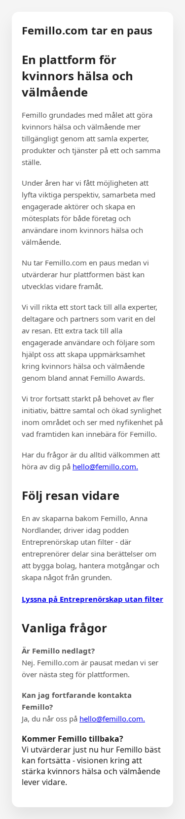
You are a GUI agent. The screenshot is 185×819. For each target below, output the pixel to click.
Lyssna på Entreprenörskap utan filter (92, 599)
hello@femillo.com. (105, 466)
